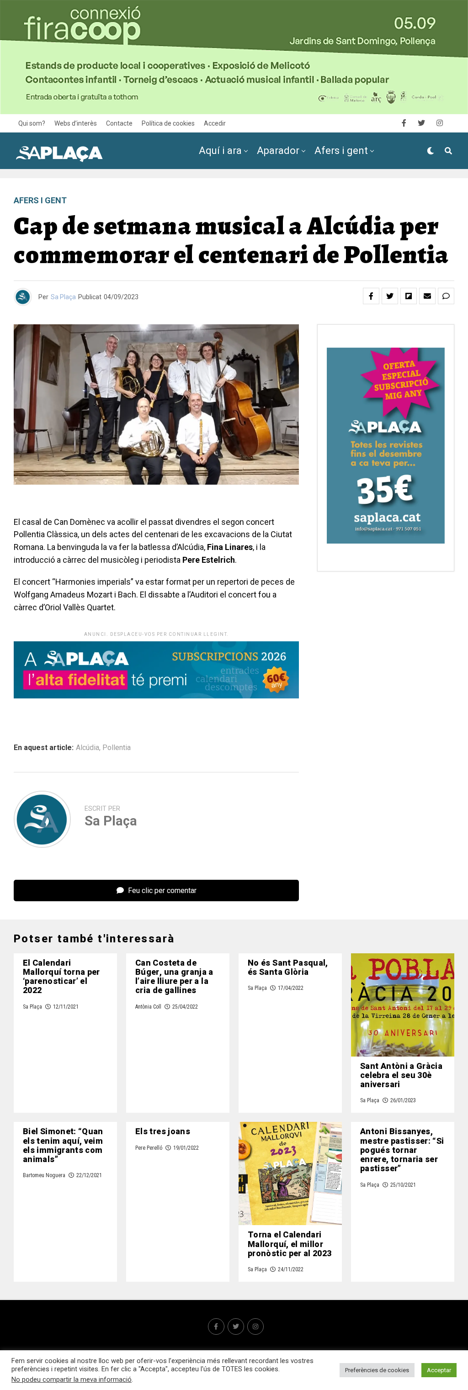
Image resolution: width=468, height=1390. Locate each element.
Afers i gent (341, 150)
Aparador (278, 150)
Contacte (119, 123)
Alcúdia (87, 747)
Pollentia (116, 747)
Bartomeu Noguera (44, 1175)
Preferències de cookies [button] (377, 1370)
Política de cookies (168, 123)
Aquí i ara (220, 150)
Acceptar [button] (439, 1370)
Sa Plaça (63, 297)
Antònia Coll (148, 1007)
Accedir (215, 123)
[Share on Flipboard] (408, 296)
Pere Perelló (148, 1148)
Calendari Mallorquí (247, 188)
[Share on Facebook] (371, 296)
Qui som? (31, 123)
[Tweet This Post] (390, 296)
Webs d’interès (75, 123)
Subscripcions (339, 188)
